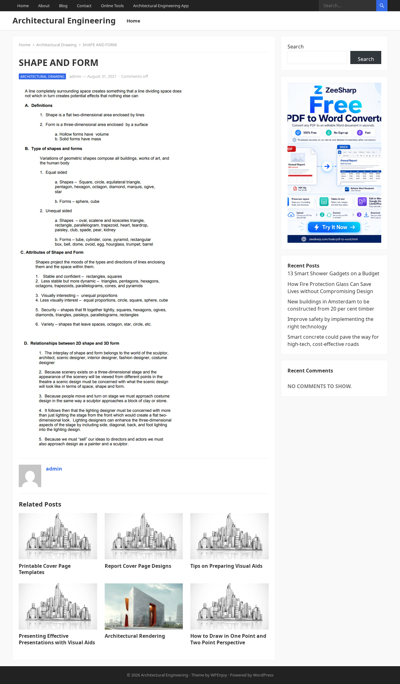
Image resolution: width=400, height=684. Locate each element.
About (44, 5)
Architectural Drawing (56, 44)
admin (75, 76)
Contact (84, 5)
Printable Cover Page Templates (45, 569)
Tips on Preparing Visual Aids (226, 565)
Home (23, 5)
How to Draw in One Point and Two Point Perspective (228, 639)
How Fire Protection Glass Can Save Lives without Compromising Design (330, 288)
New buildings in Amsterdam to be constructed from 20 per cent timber (331, 305)
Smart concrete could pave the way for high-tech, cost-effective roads (333, 340)
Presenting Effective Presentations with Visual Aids (57, 639)
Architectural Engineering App (161, 5)
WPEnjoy (219, 675)
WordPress (263, 675)
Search (296, 46)
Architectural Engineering (64, 20)
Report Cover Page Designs (138, 565)
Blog (63, 5)
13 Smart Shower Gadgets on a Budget (333, 273)
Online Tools (112, 5)
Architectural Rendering (135, 635)
